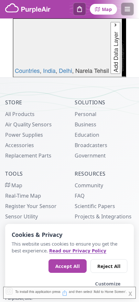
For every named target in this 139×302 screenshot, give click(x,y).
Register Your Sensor (31, 206)
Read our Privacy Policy (77, 250)
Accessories (19, 145)
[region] (69, 47)
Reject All (109, 266)
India (49, 70)
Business (85, 124)
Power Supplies (24, 134)
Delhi (65, 70)
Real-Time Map (23, 195)
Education (87, 134)
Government (90, 155)
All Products (20, 114)
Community (89, 185)
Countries (27, 70)
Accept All (67, 266)
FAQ (80, 195)
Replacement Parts (28, 155)
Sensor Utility (21, 216)
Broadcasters (91, 145)
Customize (108, 283)
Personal (85, 114)
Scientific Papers (95, 206)
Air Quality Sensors (28, 124)
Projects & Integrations (103, 216)
